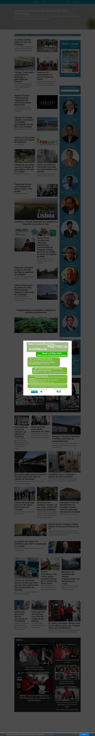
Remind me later (75, 734)
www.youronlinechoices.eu (49, 734)
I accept (84, 734)
